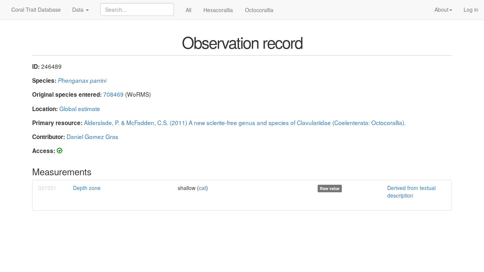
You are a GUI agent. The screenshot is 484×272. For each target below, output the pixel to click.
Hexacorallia (218, 10)
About (441, 9)
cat (202, 188)
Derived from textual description (411, 191)
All (188, 10)
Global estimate (79, 108)
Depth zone (87, 188)
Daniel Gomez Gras (92, 136)
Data (78, 9)
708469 (113, 94)
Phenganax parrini (82, 80)
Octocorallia (259, 10)
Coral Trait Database (36, 9)
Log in (471, 9)
